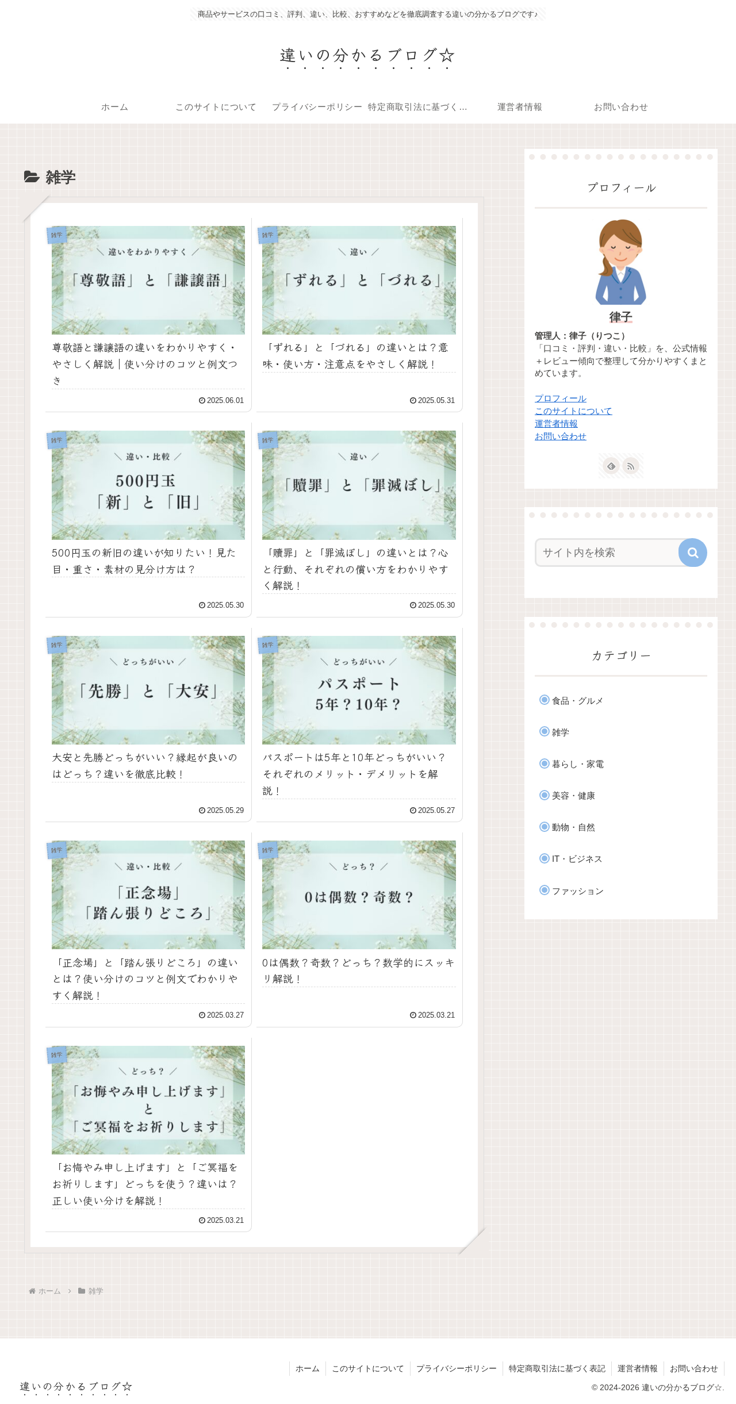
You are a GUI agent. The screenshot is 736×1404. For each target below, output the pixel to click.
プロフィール (560, 398)
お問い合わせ (560, 436)
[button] (692, 552)
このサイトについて (573, 411)
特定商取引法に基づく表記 (557, 1368)
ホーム (308, 1368)
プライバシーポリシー (456, 1368)
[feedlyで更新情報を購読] (611, 465)
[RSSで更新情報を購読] (630, 465)
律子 (621, 316)
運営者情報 (556, 423)
